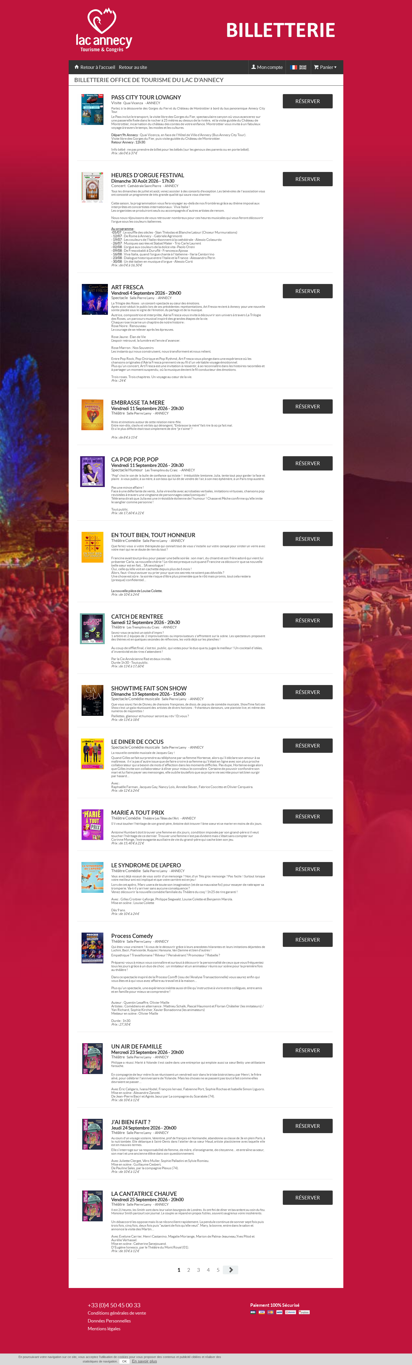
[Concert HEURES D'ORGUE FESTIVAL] (92, 187)
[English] (302, 67)
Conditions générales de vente (117, 1312)
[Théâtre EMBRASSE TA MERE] (92, 414)
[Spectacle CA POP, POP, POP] (92, 471)
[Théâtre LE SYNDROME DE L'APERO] (92, 877)
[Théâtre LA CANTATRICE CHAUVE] (92, 1206)
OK (124, 1361)
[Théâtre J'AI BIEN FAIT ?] (92, 1134)
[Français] (293, 67)
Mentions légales (104, 1328)
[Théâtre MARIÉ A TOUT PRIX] (92, 824)
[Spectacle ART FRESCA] (92, 299)
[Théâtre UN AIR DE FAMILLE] (92, 1058)
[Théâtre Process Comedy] (92, 948)
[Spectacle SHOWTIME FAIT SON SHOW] (92, 700)
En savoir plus (144, 1361)
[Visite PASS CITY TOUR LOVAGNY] (92, 109)
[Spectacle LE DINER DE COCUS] (92, 754)
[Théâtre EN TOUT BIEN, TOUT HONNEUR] (92, 547)
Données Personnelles (109, 1320)
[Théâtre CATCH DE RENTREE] (92, 628)
